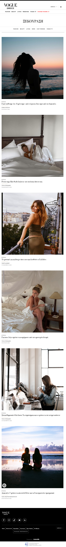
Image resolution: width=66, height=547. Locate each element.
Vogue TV (50, 29)
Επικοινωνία (9, 528)
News (33, 29)
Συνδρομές (36, 528)
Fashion (15, 29)
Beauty (22, 29)
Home (3, 528)
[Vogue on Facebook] (4, 520)
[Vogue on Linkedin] (25, 520)
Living (28, 29)
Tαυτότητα (22, 528)
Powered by (30, 539)
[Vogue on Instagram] (9, 520)
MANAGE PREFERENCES (21, 531)
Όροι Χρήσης (30, 528)
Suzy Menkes (41, 29)
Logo (17, 514)
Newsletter (16, 528)
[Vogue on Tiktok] (14, 520)
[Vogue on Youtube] (20, 520)
